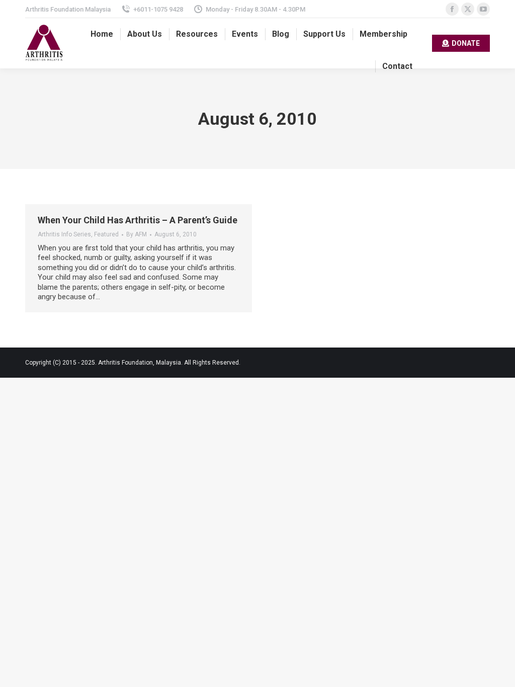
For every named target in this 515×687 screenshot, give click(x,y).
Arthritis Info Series (64, 234)
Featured (106, 234)
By (136, 234)
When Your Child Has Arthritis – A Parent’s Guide (137, 220)
